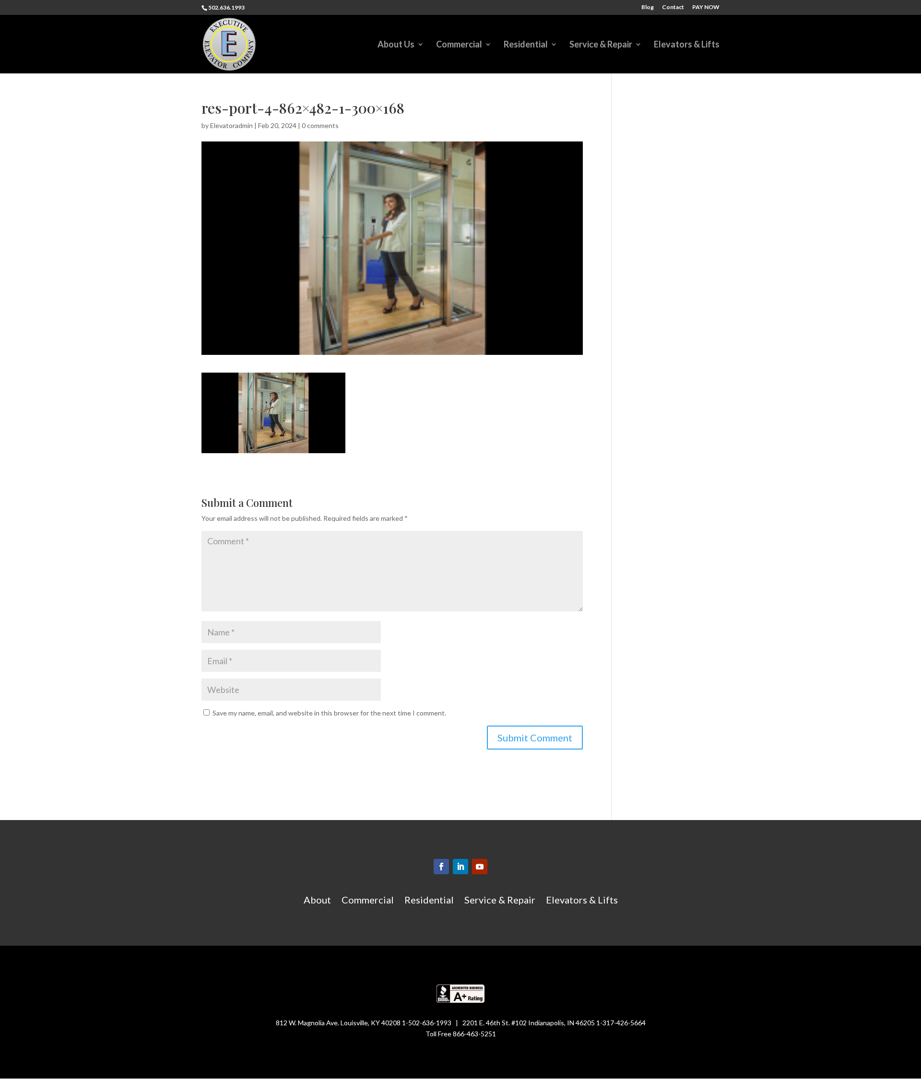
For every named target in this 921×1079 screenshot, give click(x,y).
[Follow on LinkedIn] (460, 866)
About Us (396, 45)
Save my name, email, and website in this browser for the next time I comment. (329, 713)
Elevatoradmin (231, 125)
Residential (526, 45)
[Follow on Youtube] (479, 866)
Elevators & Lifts (687, 45)
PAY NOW (706, 7)
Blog (647, 7)
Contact (673, 7)
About (317, 900)
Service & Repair (600, 45)
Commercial (459, 45)
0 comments (320, 125)
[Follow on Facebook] (441, 866)
